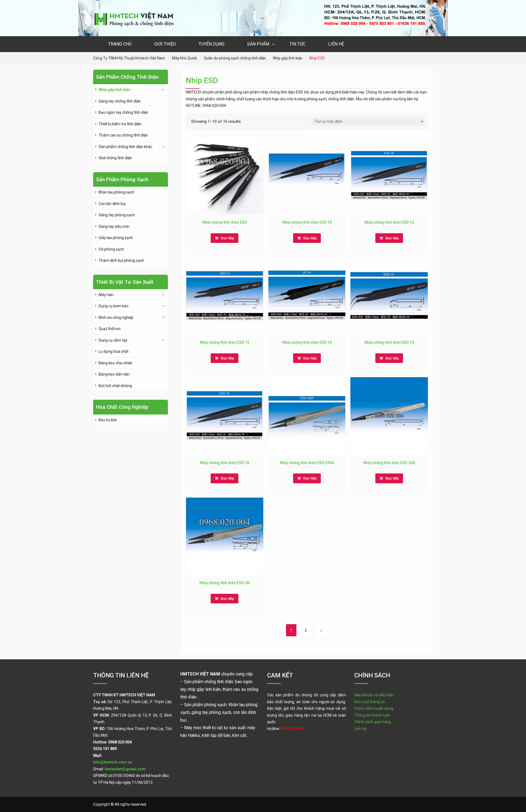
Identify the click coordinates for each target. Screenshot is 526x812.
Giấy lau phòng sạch (116, 237)
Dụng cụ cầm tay (113, 340)
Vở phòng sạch (111, 249)
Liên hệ (336, 44)
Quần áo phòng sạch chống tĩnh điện (235, 58)
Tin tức (297, 44)
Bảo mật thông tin (369, 702)
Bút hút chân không (115, 386)
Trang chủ (120, 44)
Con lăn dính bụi (112, 203)
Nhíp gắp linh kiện (287, 58)
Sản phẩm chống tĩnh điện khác (125, 146)
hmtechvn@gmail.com (125, 769)
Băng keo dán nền (114, 374)
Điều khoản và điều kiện (374, 695)
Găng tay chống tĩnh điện (120, 101)
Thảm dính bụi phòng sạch (121, 260)
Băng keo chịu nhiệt (115, 363)
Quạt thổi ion (110, 328)
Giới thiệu (165, 44)
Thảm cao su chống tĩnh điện (123, 135)
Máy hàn (106, 295)
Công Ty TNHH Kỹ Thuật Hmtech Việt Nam (129, 58)
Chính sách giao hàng (372, 722)
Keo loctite (108, 420)
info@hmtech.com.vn (112, 762)
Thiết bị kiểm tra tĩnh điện (120, 124)
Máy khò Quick (184, 58)
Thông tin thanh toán (372, 715)
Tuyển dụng (211, 44)
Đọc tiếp (227, 238)
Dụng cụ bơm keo (113, 306)
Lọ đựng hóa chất (113, 351)
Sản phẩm (258, 44)
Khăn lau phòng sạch (116, 192)
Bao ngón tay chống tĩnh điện (123, 112)
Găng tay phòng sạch (117, 215)
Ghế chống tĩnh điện (115, 158)
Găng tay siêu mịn (114, 226)
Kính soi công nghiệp (116, 317)
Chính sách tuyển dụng (373, 708)
